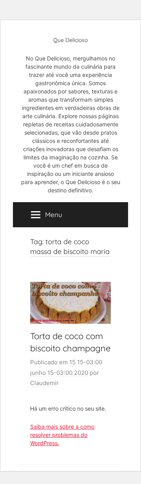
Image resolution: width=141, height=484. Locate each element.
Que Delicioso (70, 40)
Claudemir (44, 383)
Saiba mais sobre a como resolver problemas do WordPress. (62, 434)
